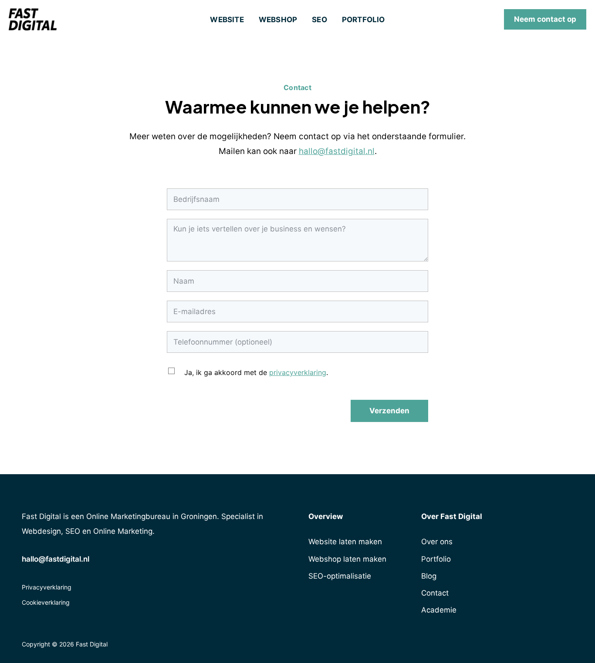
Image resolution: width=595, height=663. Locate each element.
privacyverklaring (297, 372)
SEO (319, 19)
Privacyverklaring (46, 587)
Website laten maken (345, 541)
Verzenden (389, 410)
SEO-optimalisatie (339, 576)
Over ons (437, 541)
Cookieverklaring (46, 602)
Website (226, 19)
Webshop (278, 19)
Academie (438, 610)
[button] (545, 19)
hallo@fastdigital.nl (337, 151)
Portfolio (363, 19)
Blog (428, 576)
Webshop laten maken (347, 559)
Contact (435, 593)
